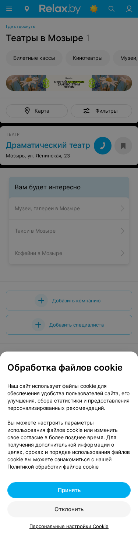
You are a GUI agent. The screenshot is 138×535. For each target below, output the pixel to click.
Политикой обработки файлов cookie (53, 466)
